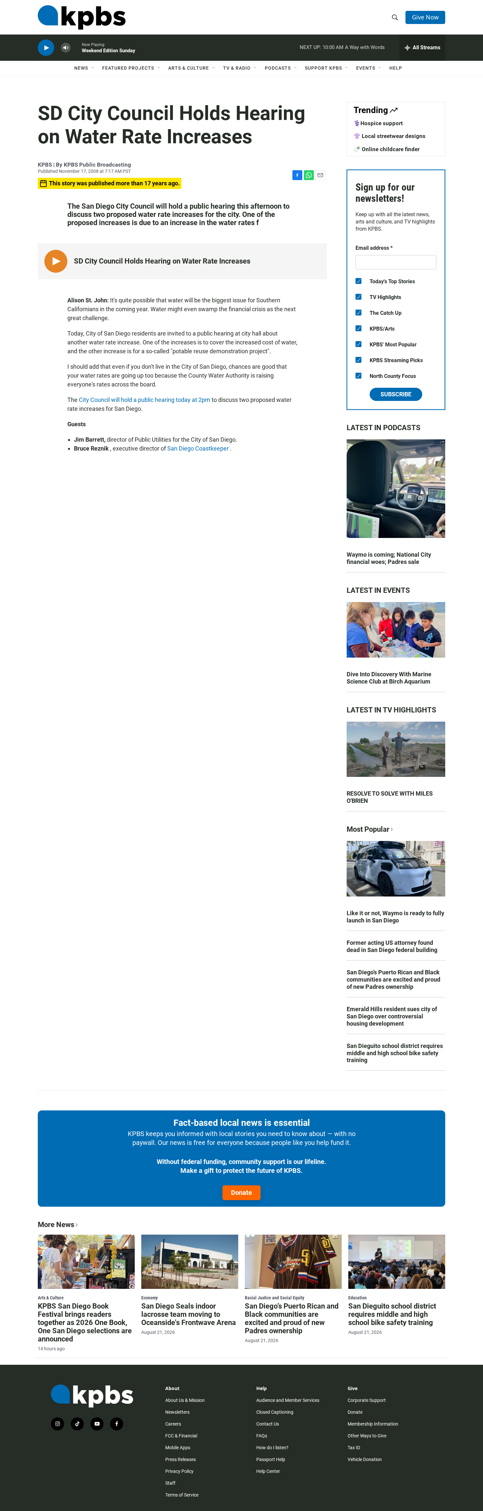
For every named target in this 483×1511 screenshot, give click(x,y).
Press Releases (180, 1459)
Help (395, 68)
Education (357, 1297)
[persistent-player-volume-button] (65, 47)
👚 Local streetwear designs (390, 136)
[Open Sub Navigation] (93, 68)
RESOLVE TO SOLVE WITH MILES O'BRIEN (390, 797)
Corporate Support (367, 1400)
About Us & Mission (185, 1400)
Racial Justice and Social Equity (274, 1297)
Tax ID (354, 1447)
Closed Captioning (274, 1412)
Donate (241, 1193)
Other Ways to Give (367, 1435)
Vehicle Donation (365, 1459)
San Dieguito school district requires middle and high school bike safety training (395, 1053)
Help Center (268, 1471)
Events (365, 68)
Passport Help (270, 1459)
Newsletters (177, 1412)
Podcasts (278, 68)
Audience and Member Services (287, 1400)
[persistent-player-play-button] (46, 48)
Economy (149, 1297)
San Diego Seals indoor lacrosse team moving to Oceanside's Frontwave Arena (188, 1314)
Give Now (425, 17)
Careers (173, 1424)
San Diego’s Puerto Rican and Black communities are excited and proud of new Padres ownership (393, 979)
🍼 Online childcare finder (387, 149)
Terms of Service (181, 1495)
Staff (170, 1483)
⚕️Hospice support (378, 123)
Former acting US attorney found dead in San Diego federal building (392, 946)
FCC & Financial (181, 1435)
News (81, 68)
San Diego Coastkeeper (198, 448)
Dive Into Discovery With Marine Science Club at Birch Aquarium (389, 678)
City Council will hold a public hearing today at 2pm (145, 399)
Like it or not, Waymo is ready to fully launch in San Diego (395, 917)
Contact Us (267, 1424)
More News (56, 1224)
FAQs (261, 1435)
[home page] (82, 17)
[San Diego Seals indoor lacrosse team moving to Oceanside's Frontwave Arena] (189, 1262)
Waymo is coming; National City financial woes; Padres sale (389, 558)
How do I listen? (272, 1447)
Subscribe (395, 394)
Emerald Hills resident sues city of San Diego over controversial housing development (392, 1016)
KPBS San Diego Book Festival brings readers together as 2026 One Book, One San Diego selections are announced (85, 1322)
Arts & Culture (188, 68)
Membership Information (373, 1424)
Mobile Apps (177, 1447)
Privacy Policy (179, 1471)
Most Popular (368, 829)
